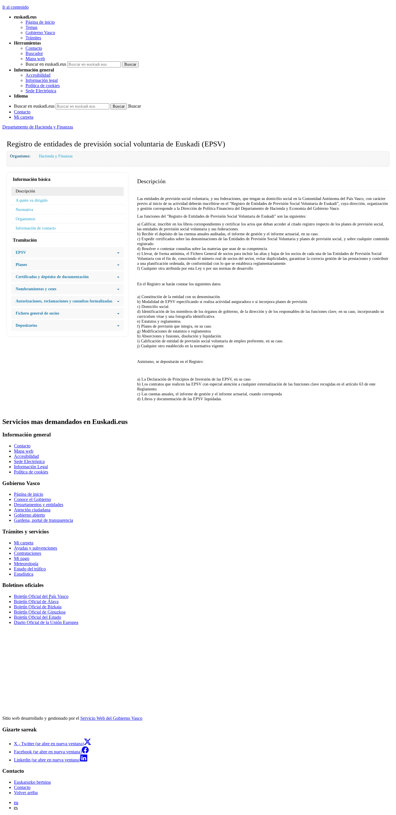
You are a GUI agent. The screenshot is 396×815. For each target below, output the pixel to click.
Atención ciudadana (32, 509)
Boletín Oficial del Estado (37, 617)
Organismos (25, 218)
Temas (31, 27)
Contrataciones (27, 553)
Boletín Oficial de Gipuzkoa (40, 612)
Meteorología (26, 563)
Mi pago (21, 558)
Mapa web (35, 58)
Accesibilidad (38, 75)
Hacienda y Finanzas (55, 156)
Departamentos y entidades (38, 504)
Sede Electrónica (41, 90)
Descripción (25, 191)
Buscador (34, 53)
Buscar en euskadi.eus (46, 64)
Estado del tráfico (30, 568)
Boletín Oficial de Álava (36, 601)
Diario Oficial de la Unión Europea (46, 622)
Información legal (42, 80)
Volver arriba (26, 792)
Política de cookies (43, 85)
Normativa (24, 209)
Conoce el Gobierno (32, 499)
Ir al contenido (15, 7)
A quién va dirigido (32, 200)
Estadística (23, 574)
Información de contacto (36, 228)
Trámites (33, 37)
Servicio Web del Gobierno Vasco (111, 718)
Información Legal (31, 466)
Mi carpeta (23, 117)
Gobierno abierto (29, 515)
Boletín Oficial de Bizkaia (37, 606)
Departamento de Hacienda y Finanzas (37, 126)
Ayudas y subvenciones (35, 548)
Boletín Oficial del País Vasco (41, 596)
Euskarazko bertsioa (32, 782)
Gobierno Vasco (40, 32)
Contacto (34, 48)
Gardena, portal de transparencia (43, 520)
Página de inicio (40, 22)
